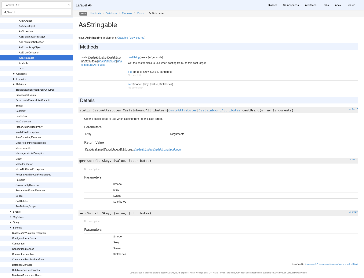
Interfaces (310, 5)
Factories (21, 79)
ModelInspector (24, 164)
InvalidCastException (27, 132)
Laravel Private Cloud (297, 272)
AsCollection (26, 31)
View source (137, 37)
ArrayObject (25, 20)
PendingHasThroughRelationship (33, 174)
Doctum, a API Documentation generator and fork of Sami (331, 263)
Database (111, 13)
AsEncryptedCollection (31, 42)
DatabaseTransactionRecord (27, 275)
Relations (21, 84)
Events (17, 211)
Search (351, 5)
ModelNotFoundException (30, 169)
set (130, 84)
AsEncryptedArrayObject (32, 36)
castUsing (134, 57)
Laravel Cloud (136, 272)
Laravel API (84, 4)
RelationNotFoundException (31, 190)
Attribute (23, 63)
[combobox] (36, 12)
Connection (18, 243)
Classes (272, 5)
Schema (17, 227)
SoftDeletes (22, 201)
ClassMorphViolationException (29, 233)
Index (337, 5)
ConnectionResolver (23, 254)
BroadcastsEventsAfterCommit (33, 100)
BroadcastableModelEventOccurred (35, 89)
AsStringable (26, 58)
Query (16, 222)
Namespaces (291, 5)
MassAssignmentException (31, 142)
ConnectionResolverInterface (28, 259)
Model (19, 158)
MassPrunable (23, 148)
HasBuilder (21, 116)
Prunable (20, 180)
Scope (19, 195)
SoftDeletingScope (26, 206)
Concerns (21, 73)
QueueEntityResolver (27, 185)
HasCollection (23, 121)
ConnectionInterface (23, 249)
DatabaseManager (22, 264)
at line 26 (353, 211)
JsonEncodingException (29, 137)
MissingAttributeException (30, 153)
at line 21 (353, 159)
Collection (21, 111)
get (130, 72)
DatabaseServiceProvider (26, 270)
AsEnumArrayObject (30, 47)
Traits (325, 5)
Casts (140, 13)
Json (21, 68)
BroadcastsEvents (26, 95)
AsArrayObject (27, 26)
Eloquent (127, 13)
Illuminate (95, 13)
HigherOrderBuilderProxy (29, 126)
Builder (19, 105)
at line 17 (353, 109)
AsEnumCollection (29, 52)
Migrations (18, 217)
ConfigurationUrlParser (24, 238)
